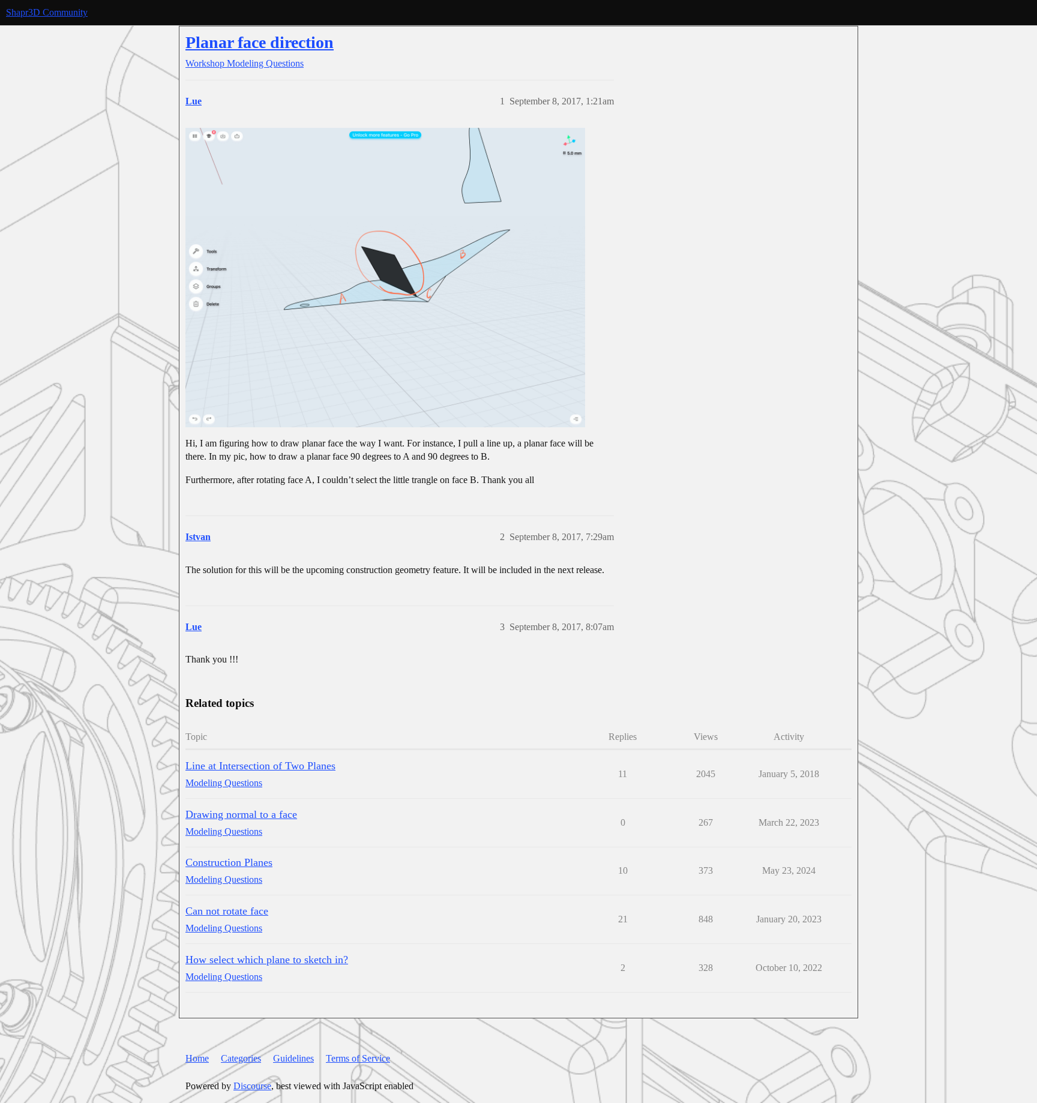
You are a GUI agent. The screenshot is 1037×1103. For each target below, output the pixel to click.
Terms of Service (358, 1058)
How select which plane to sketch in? (266, 960)
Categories (241, 1058)
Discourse (252, 1086)
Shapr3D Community (47, 12)
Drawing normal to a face (241, 814)
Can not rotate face (226, 911)
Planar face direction (259, 42)
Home (197, 1058)
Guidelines (293, 1058)
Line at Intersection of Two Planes (260, 766)
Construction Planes (228, 862)
